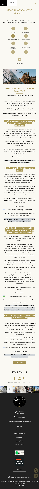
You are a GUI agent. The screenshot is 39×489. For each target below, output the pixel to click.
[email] (36, 476)
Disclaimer (19, 437)
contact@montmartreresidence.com (20, 421)
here (26, 157)
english (19, 470)
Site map (19, 426)
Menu (3, 4)
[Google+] (24, 378)
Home (8, 21)
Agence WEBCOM (19, 485)
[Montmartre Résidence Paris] (19, 401)
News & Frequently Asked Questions (21, 21)
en (35, 3)
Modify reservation (19, 433)
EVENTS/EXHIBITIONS (9, 22)
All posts (19, 362)
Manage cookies (19, 444)
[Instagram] (19, 378)
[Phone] (36, 470)
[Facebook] (14, 378)
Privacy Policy (20, 441)
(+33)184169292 (20, 417)
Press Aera (20, 430)
